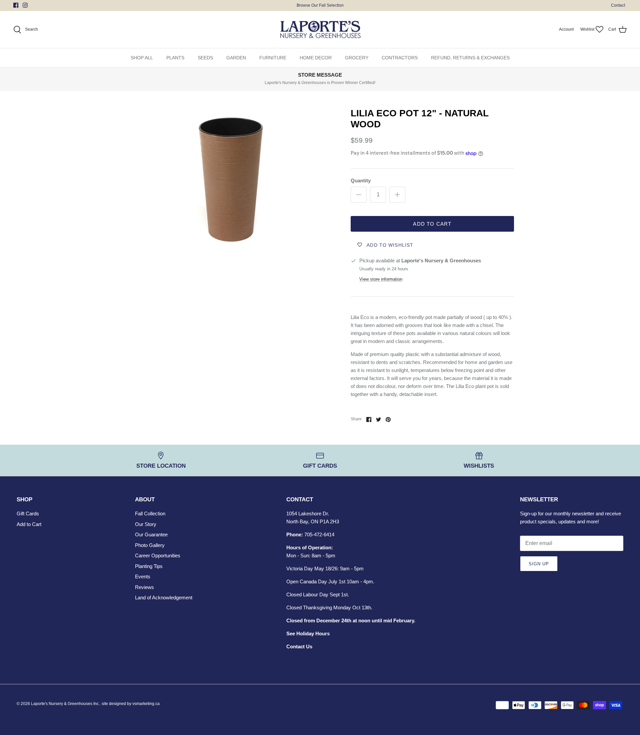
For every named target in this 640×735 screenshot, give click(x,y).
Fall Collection (150, 513)
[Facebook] (15, 5)
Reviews (144, 587)
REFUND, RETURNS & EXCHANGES (470, 57)
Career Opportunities (157, 555)
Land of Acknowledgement (163, 597)
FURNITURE (272, 57)
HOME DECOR (316, 57)
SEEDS (205, 57)
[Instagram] (25, 5)
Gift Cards (28, 513)
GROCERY (356, 57)
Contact (618, 5)
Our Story (145, 524)
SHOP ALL (142, 57)
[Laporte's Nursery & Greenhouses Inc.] (320, 30)
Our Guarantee (151, 534)
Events (142, 576)
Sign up (539, 563)
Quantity (361, 180)
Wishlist (587, 29)
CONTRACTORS (400, 57)
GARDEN (236, 57)
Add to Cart (432, 224)
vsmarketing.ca (146, 703)
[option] (231, 178)
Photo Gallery (150, 545)
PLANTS (175, 57)
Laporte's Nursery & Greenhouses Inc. (65, 703)
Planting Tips (149, 566)
